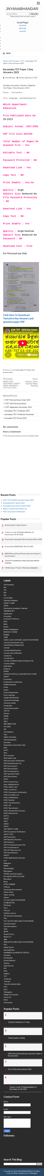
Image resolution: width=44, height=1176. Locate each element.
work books (8, 1002)
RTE (5, 945)
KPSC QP (7, 805)
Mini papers (8, 871)
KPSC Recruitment (11, 808)
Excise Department (11, 692)
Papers (6, 897)
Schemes (7, 955)
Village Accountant (11, 994)
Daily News (8, 666)
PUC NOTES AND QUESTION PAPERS (19, 921)
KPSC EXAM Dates (11, 797)
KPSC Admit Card (10, 787)
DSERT (6, 677)
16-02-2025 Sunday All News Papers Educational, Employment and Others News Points (24, 1079)
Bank (5, 624)
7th (5, 590)
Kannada (7, 742)
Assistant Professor (11, 619)
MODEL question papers (13, 874)
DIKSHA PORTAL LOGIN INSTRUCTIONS (20, 674)
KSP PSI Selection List (12, 850)
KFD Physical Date (11, 769)
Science (7, 963)
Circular (7, 648)
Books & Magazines (11, 629)
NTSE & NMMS (9, 884)
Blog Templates (20, 1173)
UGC (5, 987)
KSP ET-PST (8, 834)
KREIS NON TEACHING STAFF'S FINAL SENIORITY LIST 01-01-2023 (11, 384)
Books (6, 627)
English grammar (10, 684)
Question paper (10, 924)
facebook (22, 25)
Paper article (8, 892)
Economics (8, 679)
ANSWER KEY (9, 611)
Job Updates (8, 732)
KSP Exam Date (10, 837)
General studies (10, 703)
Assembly (7, 616)
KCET (6, 750)
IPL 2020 (7, 726)
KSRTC (6, 855)
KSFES (6, 824)
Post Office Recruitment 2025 (20, 1069)
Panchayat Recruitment (13, 889)
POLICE (7, 910)
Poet (5, 908)
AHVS (6, 606)
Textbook (7, 979)
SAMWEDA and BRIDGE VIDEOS (16, 953)
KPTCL (6, 816)
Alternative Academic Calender (16, 608)
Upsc (6, 989)
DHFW (6, 671)
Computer (7, 656)
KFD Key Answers (11, 766)
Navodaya (7, 879)
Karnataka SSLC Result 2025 (14, 503)
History (6, 713)
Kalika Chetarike (10, 737)
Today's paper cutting (16, 1038)
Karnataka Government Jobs (15, 745)
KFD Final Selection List (13, 763)
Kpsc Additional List (11, 784)
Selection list (9, 966)
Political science (10, 913)
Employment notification (13, 682)
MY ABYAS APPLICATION (14, 876)
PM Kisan (7, 905)
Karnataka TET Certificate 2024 (17, 411)
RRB (5, 939)
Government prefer (11, 708)
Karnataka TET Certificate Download (19, 414)
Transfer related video (12, 984)
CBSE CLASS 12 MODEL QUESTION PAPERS (21, 640)
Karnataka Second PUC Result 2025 (17, 506)
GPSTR (6, 711)
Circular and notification (13, 653)
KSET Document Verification (14, 512)
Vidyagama (8, 992)
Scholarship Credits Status (16, 525)
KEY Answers (14, 61)
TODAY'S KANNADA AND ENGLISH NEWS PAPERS (22, 562)
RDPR (6, 931)
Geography (8, 706)
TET (22, 61)
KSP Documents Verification (14, 832)
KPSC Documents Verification (15, 792)
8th (5, 592)
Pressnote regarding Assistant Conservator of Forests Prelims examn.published (25, 1062)
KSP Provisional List (11, 847)
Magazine (7, 863)
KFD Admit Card (10, 758)
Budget (6, 635)
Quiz (5, 929)
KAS (5, 748)
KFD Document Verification (14, 761)
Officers (7, 887)
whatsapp (22, 28)
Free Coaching (9, 695)
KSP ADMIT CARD (11, 829)
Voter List (7, 997)
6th (5, 587)
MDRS (6, 866)
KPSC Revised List (11, 813)
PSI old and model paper (13, 916)
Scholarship (8, 958)
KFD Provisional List (11, 771)
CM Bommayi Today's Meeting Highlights (21, 568)
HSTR (6, 719)
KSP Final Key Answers (12, 839)
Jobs (5, 734)
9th (5, 595)
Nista (6, 882)
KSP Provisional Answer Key (14, 845)
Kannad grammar (10, 740)
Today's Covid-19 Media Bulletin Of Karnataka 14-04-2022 (19, 533)
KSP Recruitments (11, 853)
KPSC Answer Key (11, 782)
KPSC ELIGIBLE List (11, 795)
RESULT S (7, 937)
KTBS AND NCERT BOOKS (14, 858)
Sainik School (9, 947)
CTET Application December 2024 (18, 407)
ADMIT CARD (9, 603)
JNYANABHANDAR (22, 9)
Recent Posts (9, 934)
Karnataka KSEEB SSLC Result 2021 (19, 546)
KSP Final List (9, 842)
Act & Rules (8, 598)
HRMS (6, 716)
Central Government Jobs (13, 642)
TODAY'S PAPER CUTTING (19, 1022)
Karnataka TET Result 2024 (16, 418)
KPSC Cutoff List (10, 790)
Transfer (7, 981)
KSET (6, 821)
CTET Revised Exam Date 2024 (17, 400)
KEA (5, 753)
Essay (6, 687)
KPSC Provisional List (12, 803)
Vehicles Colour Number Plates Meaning (31, 384)
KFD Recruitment (10, 776)
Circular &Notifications (12, 650)
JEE (5, 729)
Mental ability (9, 868)
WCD (6, 1000)
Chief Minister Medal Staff (14, 645)
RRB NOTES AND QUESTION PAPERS (18, 942)
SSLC (6, 971)
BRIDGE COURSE (10, 632)
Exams (6, 690)
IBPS (5, 721)
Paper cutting (9, 895)
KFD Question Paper (12, 774)
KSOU (6, 826)
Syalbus (7, 974)
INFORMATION (10, 724)
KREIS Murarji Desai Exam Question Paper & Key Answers (23, 554)
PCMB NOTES (9, 903)
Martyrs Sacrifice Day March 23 (15, 509)
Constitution (9, 658)
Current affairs (9, 663)
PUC (5, 918)
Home (5, 61)
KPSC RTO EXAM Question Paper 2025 (18, 500)
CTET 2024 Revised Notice (15, 404)
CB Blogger (33, 1173)
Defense (7, 669)
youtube (22, 31)
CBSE (6, 637)
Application (8, 614)
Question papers (10, 926)
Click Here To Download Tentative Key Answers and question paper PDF (18, 318)
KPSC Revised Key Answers (14, 811)
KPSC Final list (9, 800)
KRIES (6, 818)
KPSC (6, 779)
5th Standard (9, 585)
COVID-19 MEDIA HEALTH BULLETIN (18, 661)
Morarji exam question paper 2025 (21, 1046)
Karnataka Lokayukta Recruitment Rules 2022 (23, 539)
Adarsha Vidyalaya (11, 600)
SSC (5, 968)
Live (5, 861)
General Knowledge (11, 700)
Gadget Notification (11, 698)
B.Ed (5, 621)
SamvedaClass (9, 950)
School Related (9, 960)
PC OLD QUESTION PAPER (14, 900)
